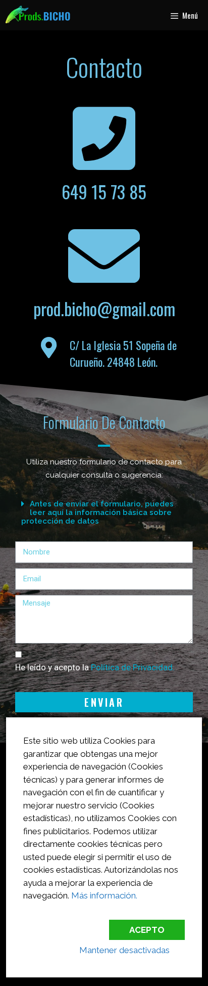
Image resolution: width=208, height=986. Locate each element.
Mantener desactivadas (124, 950)
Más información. (104, 895)
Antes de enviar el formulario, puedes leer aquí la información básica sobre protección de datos (97, 512)
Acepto (147, 930)
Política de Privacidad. (133, 667)
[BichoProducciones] (37, 15)
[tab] (104, 512)
